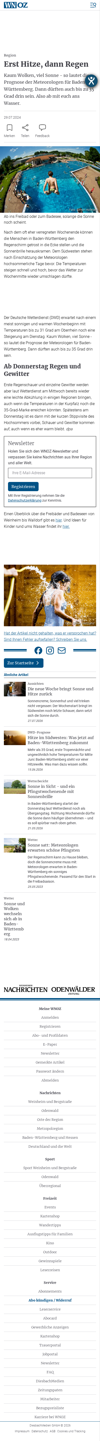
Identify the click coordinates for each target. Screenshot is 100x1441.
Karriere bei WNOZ (50, 1417)
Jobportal (50, 1354)
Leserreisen (50, 1270)
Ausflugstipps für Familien (50, 1234)
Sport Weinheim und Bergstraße (50, 1168)
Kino (50, 1243)
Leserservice (50, 1309)
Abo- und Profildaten (50, 1035)
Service (50, 1282)
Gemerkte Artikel (50, 1062)
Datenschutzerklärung (25, 500)
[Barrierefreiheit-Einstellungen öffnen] (91, 80)
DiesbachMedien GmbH (50, 1425)
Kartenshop (50, 1216)
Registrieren (50, 1026)
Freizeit (50, 1198)
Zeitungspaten (50, 1390)
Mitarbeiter (50, 1399)
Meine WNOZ (50, 1009)
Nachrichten (50, 1093)
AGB (52, 1431)
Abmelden (50, 1080)
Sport (50, 1159)
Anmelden (50, 1017)
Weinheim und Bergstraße (50, 1101)
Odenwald (50, 1110)
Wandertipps (50, 1225)
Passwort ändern (50, 1071)
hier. (66, 526)
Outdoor (50, 1252)
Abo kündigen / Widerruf (50, 1300)
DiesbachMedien (50, 1381)
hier (59, 520)
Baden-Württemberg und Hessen (50, 1137)
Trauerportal (50, 1345)
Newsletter (50, 1053)
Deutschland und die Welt (50, 1146)
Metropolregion (50, 1128)
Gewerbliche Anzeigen (50, 1327)
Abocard (50, 1318)
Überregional (50, 1186)
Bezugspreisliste (50, 1408)
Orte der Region (50, 1119)
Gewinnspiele (50, 1261)
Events (50, 1207)
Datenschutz (40, 1431)
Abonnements (50, 1291)
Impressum (22, 1431)
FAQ (50, 1372)
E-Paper (50, 1044)
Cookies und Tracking (71, 1431)
